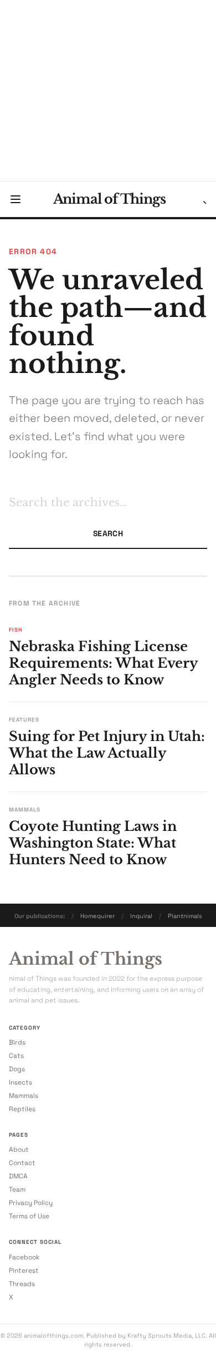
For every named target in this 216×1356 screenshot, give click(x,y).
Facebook (24, 1257)
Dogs (17, 1069)
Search (108, 533)
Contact (22, 1162)
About (19, 1149)
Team (17, 1189)
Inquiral (141, 916)
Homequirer (97, 916)
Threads (22, 1283)
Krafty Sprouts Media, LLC (166, 1335)
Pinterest (24, 1270)
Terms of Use (29, 1216)
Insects (20, 1082)
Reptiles (22, 1109)
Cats (16, 1055)
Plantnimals (185, 916)
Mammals (23, 1095)
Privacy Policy (31, 1202)
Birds (17, 1042)
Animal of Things (109, 199)
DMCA (18, 1176)
